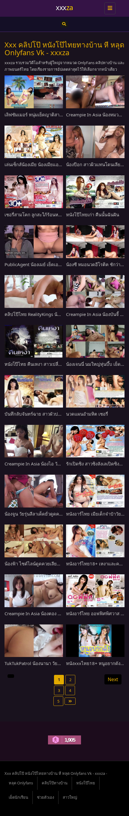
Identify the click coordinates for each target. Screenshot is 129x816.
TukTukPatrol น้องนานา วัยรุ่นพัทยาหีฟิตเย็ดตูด (50, 663)
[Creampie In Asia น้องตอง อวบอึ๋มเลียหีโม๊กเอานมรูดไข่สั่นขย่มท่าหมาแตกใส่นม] (33, 590)
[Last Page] (70, 701)
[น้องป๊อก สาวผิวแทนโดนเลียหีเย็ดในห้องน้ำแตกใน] (95, 142)
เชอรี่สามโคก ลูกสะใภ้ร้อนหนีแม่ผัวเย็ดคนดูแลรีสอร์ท (55, 215)
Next (113, 679)
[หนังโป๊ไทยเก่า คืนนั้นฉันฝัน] (95, 191)
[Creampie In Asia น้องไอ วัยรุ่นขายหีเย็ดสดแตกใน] (33, 441)
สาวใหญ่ (70, 797)
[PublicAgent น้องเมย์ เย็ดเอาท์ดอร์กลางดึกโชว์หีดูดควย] (33, 241)
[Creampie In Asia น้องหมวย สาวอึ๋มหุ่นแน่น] (95, 91)
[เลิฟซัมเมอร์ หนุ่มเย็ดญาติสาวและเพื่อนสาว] (33, 91)
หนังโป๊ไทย (85, 783)
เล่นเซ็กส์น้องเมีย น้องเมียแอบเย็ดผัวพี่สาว (44, 164)
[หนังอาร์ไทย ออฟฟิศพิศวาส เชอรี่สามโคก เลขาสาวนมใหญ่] (95, 590)
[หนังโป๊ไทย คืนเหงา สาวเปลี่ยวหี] (33, 341)
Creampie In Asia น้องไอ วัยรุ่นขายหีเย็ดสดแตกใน (53, 464)
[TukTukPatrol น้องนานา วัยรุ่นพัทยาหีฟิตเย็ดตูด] (33, 640)
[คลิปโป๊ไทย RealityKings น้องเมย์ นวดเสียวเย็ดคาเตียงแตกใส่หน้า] (33, 291)
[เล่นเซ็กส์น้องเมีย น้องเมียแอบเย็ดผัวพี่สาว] (33, 142)
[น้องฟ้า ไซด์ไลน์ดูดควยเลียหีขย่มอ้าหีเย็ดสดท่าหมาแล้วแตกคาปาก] (33, 541)
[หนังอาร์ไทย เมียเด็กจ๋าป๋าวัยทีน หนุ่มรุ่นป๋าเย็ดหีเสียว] (95, 491)
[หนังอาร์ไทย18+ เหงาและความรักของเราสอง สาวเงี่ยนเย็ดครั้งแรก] (95, 541)
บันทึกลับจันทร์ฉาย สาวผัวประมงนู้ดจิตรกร (45, 414)
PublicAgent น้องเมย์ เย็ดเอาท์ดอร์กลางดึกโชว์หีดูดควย (58, 264)
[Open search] (64, 24)
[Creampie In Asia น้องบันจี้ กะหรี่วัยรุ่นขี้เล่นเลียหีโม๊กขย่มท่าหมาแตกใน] (95, 291)
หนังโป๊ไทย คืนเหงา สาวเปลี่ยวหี (35, 364)
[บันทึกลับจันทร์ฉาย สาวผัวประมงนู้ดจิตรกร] (33, 391)
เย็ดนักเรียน (18, 797)
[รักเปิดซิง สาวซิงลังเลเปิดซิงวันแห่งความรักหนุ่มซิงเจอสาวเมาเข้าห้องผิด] (95, 441)
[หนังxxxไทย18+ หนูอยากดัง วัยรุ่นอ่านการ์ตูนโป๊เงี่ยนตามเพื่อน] (95, 640)
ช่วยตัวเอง (45, 797)
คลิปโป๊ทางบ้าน (55, 783)
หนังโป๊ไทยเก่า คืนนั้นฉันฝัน (92, 215)
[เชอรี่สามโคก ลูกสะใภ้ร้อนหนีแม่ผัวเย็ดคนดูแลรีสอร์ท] (33, 191)
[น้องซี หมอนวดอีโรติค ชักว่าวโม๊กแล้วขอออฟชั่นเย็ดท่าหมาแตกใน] (95, 241)
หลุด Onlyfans (21, 783)
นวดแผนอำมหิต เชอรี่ (87, 414)
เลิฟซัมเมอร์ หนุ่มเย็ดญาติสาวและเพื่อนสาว (46, 115)
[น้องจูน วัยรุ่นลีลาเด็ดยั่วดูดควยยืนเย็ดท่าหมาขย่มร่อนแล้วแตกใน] (33, 491)
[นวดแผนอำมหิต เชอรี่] (95, 391)
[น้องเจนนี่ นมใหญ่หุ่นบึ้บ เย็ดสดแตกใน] (95, 341)
